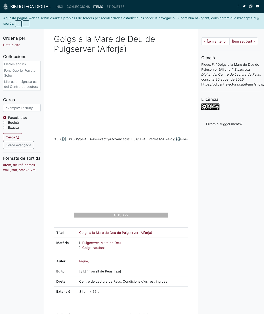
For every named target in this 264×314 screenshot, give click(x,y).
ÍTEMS (98, 7)
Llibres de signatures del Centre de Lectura (21, 84)
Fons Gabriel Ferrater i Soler (21, 72)
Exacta (13, 127)
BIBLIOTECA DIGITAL (29, 6)
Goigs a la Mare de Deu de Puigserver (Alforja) (115, 233)
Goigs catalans (93, 248)
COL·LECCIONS (78, 7)
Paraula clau (17, 117)
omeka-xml (27, 170)
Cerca (11, 137)
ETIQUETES (115, 7)
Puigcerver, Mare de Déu (101, 243)
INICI (59, 7)
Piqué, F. (85, 261)
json (14, 170)
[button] (64, 139)
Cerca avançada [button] (18, 145)
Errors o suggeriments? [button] (224, 124)
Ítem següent (243, 41)
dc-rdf (18, 165)
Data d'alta (11, 45)
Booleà (13, 122)
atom (7, 165)
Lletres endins (15, 64)
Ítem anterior (215, 41)
